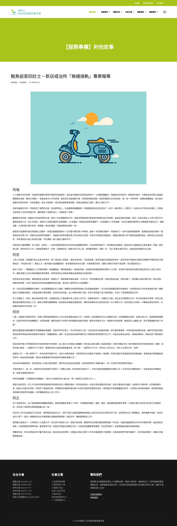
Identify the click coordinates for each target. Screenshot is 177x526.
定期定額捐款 (148, 3)
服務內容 (116, 12)
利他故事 (23, 82)
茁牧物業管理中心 (59, 497)
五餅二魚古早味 (58, 491)
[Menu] (164, 12)
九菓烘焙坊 (56, 494)
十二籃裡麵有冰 (58, 500)
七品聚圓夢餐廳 (58, 482)
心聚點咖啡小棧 (58, 485)
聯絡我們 (152, 12)
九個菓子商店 (57, 488)
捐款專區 (140, 12)
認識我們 (104, 12)
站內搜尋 (160, 3)
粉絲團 (136, 3)
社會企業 (128, 12)
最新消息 (92, 12)
